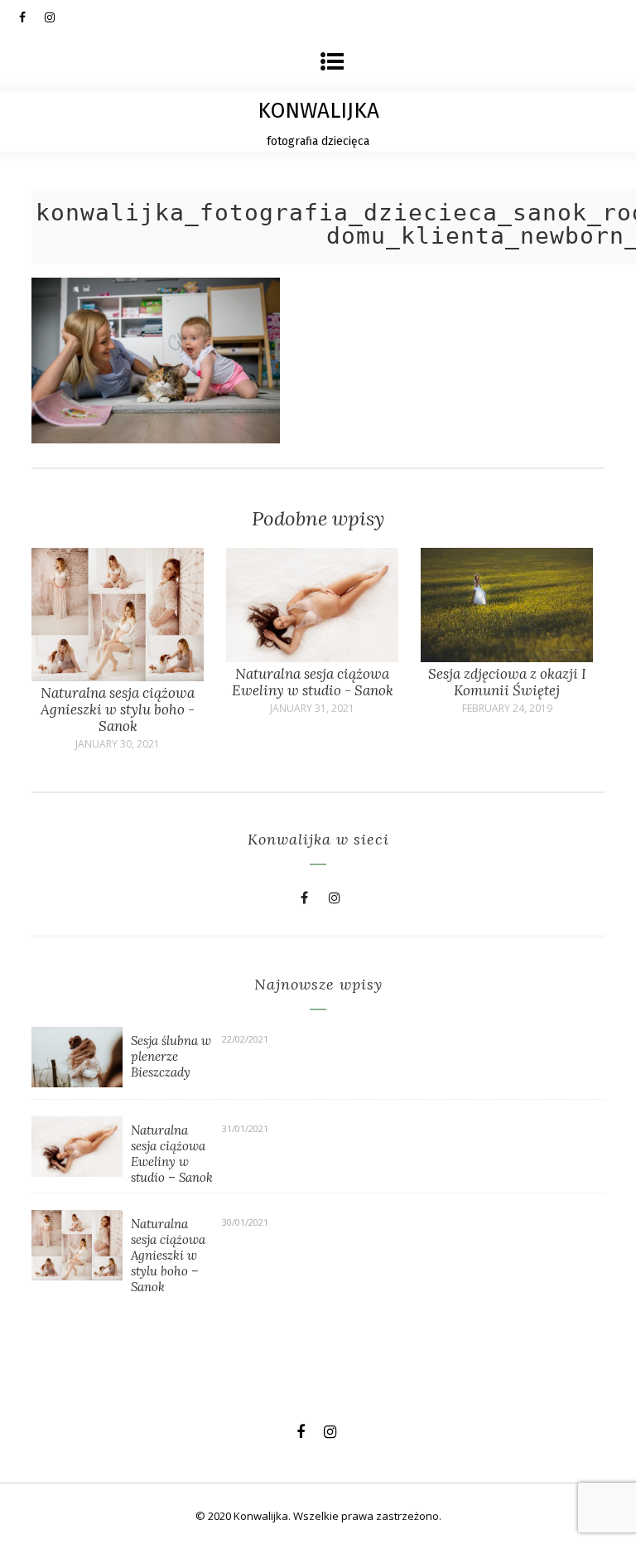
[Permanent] (117, 676)
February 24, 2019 (507, 708)
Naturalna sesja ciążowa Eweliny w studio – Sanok (172, 1153)
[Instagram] (57, 16)
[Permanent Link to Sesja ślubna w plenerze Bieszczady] (77, 1082)
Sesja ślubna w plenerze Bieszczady (171, 1056)
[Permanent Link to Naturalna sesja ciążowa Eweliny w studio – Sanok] (77, 1172)
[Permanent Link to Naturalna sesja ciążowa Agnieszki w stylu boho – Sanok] (77, 1275)
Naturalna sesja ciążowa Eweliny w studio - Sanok (312, 682)
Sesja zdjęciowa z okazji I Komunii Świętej (507, 682)
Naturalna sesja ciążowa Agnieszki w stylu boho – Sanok (168, 1255)
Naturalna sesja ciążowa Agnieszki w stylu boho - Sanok (118, 709)
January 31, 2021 (312, 708)
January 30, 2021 (117, 744)
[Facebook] (31, 16)
